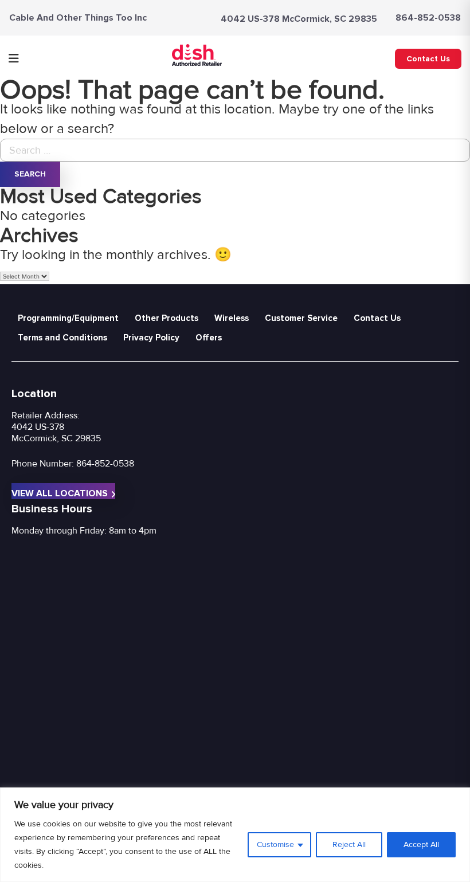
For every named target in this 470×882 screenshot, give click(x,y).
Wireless (231, 318)
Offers (208, 337)
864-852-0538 (428, 17)
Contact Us (428, 59)
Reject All (349, 844)
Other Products (166, 318)
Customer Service (301, 318)
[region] (235, 834)
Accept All (421, 844)
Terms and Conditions (62, 337)
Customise (275, 844)
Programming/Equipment (68, 318)
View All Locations (59, 493)
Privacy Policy (151, 337)
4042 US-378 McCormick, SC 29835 (299, 19)
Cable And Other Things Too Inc (78, 17)
